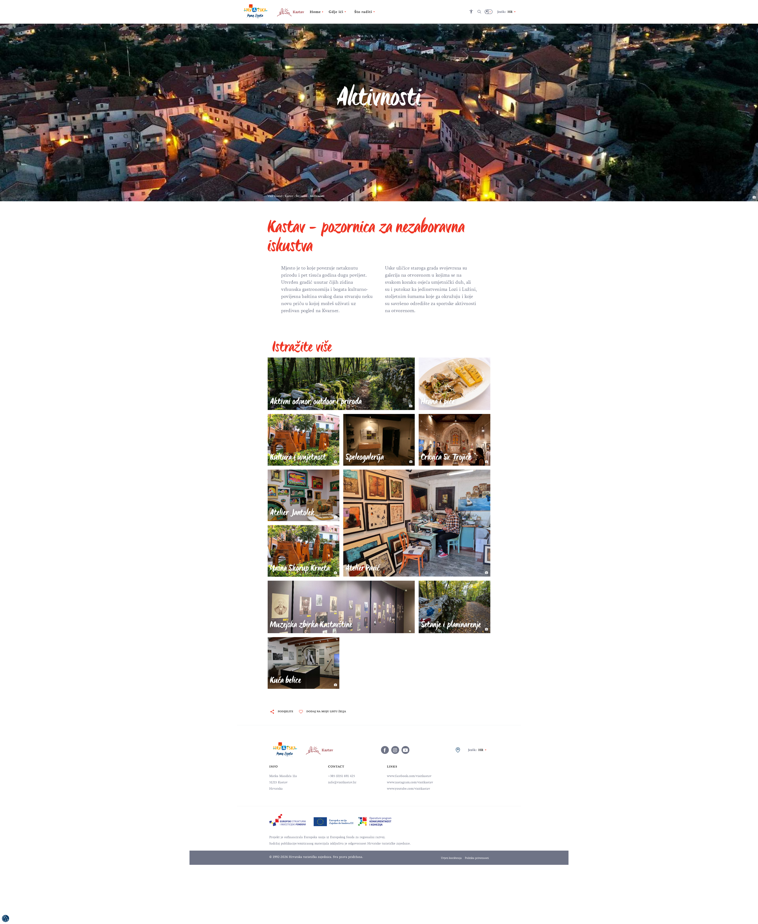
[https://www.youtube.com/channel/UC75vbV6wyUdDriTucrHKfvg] (405, 750)
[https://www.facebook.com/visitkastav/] (385, 750)
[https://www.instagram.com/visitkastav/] (395, 750)
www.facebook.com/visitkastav (409, 776)
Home (315, 12)
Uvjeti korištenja (451, 858)
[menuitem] (287, 820)
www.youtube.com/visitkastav (408, 789)
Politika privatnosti (477, 858)
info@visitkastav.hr (342, 782)
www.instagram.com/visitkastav (410, 782)
